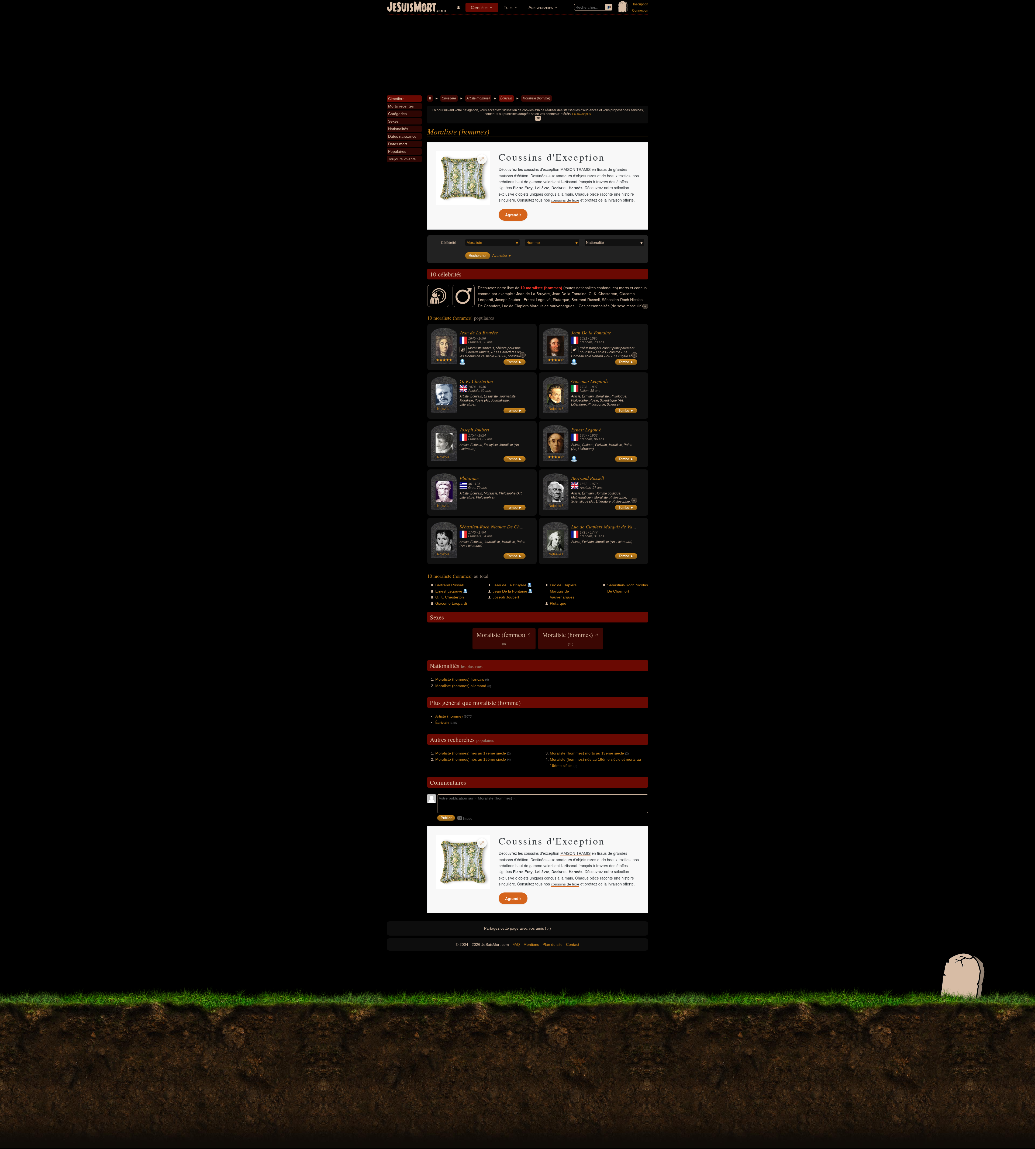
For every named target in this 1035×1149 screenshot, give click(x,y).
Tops (508, 7)
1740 (472, 532)
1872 (583, 484)
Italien (584, 391)
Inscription (640, 4)
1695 (594, 338)
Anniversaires (541, 7)
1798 (583, 387)
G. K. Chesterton (476, 381)
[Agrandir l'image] (482, 159)
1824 (482, 435)
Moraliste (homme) (536, 98)
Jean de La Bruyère (479, 332)
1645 (472, 338)
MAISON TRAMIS (575, 169)
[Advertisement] (517, 55)
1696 (482, 338)
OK (538, 118)
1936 (482, 387)
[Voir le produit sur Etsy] (463, 178)
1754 (472, 435)
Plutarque (469, 478)
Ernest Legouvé (586, 429)
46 (470, 484)
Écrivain (506, 98)
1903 (594, 435)
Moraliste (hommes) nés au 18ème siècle (470, 759)
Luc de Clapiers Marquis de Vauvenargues (612, 526)
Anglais (473, 391)
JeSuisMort (411, 8)
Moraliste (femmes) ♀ (504, 638)
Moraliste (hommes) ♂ (570, 638)
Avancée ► (502, 255)
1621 (583, 338)
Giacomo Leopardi (589, 381)
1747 (594, 532)
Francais (474, 342)
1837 (594, 387)
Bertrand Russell (587, 478)
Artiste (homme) (478, 98)
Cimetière (479, 7)
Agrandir (513, 214)
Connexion (640, 10)
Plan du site (553, 944)
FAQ (516, 944)
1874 (472, 387)
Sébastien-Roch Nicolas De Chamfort (496, 526)
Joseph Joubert (474, 429)
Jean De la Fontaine (591, 332)
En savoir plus (581, 114)
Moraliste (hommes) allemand (460, 686)
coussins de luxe (565, 200)
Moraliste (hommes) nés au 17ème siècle (470, 753)
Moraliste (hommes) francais (459, 679)
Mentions (531, 944)
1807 (583, 435)
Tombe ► (514, 362)
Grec (471, 488)
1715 (583, 532)
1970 (594, 484)
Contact (572, 944)
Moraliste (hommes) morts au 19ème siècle (587, 753)
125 (477, 484)
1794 (482, 532)
